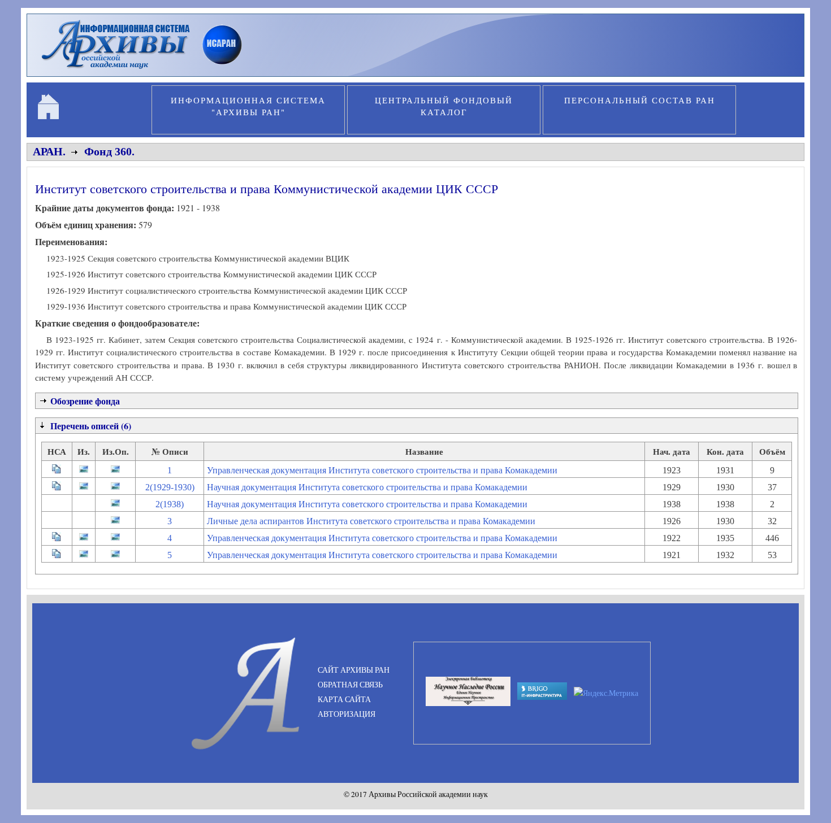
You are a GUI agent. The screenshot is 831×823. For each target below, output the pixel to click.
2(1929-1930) (169, 487)
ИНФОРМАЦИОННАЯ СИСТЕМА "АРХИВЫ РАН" (248, 105)
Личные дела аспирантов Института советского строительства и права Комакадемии (371, 521)
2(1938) (169, 504)
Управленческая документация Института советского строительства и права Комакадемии (382, 470)
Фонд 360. (109, 151)
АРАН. (49, 151)
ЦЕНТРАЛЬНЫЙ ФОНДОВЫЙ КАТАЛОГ (444, 105)
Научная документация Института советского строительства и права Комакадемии (367, 487)
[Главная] (146, 70)
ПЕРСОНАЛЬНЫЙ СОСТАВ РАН (639, 100)
